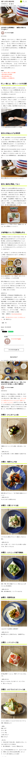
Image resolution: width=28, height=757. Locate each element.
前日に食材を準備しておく (7, 76)
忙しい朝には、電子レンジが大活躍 (8, 72)
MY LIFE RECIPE (6, 5)
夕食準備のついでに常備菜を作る (8, 78)
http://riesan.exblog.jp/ (16, 314)
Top (1, 5)
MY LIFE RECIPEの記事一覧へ (14, 349)
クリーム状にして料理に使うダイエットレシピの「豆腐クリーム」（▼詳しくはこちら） (13, 400)
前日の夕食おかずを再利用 (7, 74)
